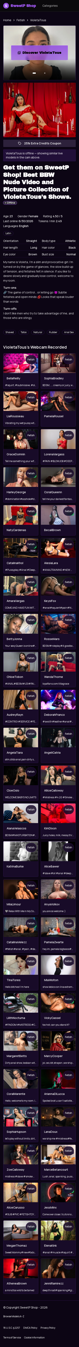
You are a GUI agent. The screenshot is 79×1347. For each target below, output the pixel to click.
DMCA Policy (30, 1327)
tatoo (24, 332)
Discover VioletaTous (45, 54)
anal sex (69, 332)
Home (7, 20)
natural (37, 332)
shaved (9, 332)
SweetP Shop (20, 6)
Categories (50, 6)
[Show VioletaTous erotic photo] (34, 73)
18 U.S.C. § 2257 (11, 1327)
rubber (53, 332)
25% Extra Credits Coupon (44, 144)
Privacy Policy (48, 1327)
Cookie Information (34, 1337)
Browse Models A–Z (13, 1316)
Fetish (21, 20)
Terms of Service (12, 1337)
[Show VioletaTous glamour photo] (44, 73)
